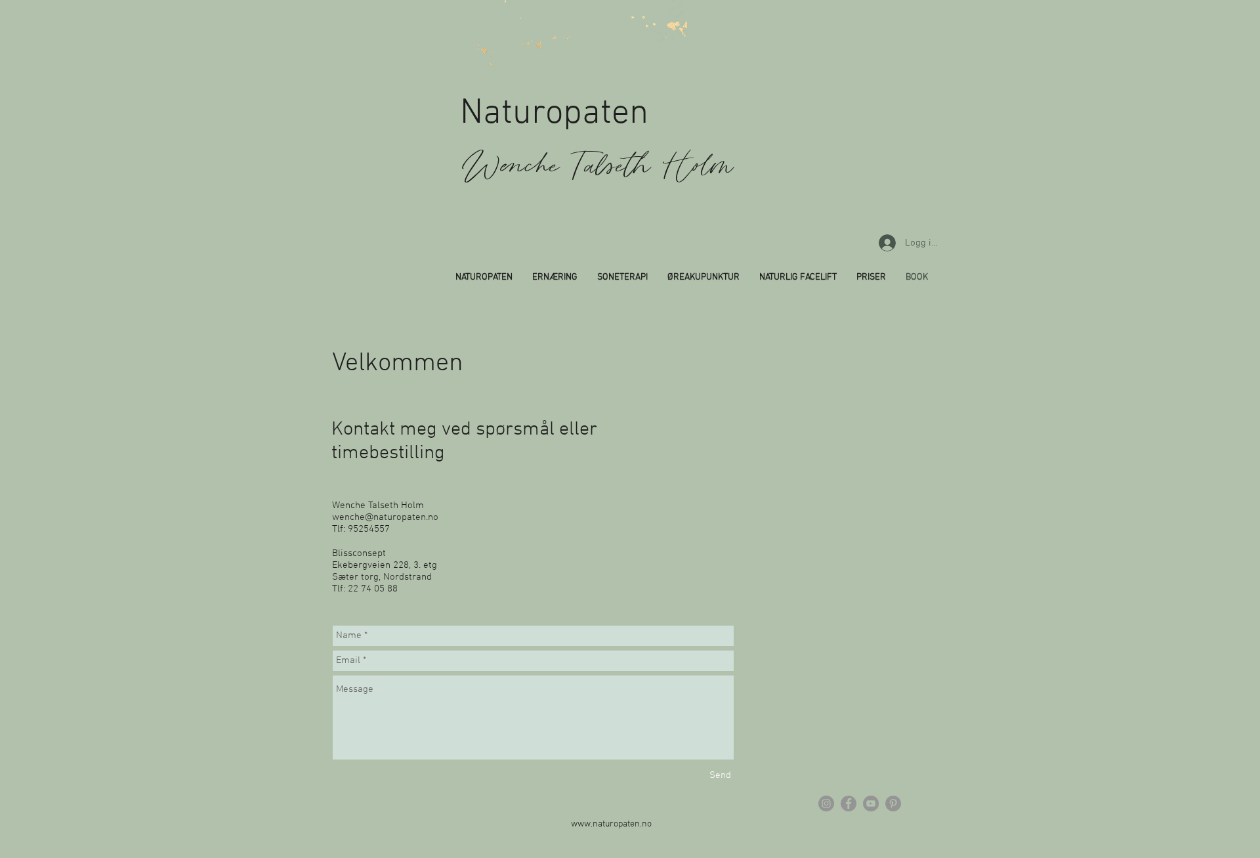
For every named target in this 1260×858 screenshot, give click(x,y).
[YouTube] (871, 803)
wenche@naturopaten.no (385, 517)
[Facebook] (848, 803)
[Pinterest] (893, 803)
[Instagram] (826, 803)
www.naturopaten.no (611, 824)
